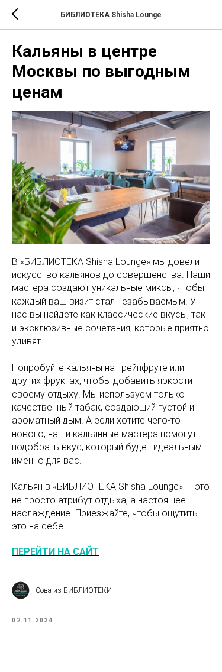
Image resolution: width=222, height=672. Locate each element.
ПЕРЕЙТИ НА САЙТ (55, 551)
